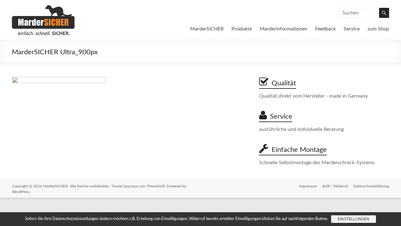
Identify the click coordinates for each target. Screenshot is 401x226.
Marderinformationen (283, 28)
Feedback (325, 28)
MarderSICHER (207, 28)
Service (352, 28)
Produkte (242, 28)
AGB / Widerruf (335, 186)
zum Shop (378, 28)
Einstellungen (353, 219)
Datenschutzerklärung (371, 186)
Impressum (308, 186)
